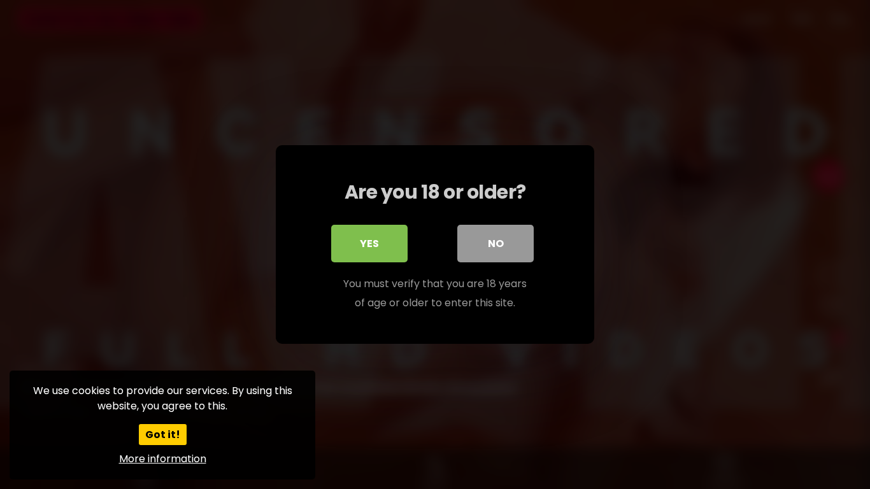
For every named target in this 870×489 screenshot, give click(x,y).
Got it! (162, 434)
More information (162, 458)
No (496, 243)
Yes (369, 243)
